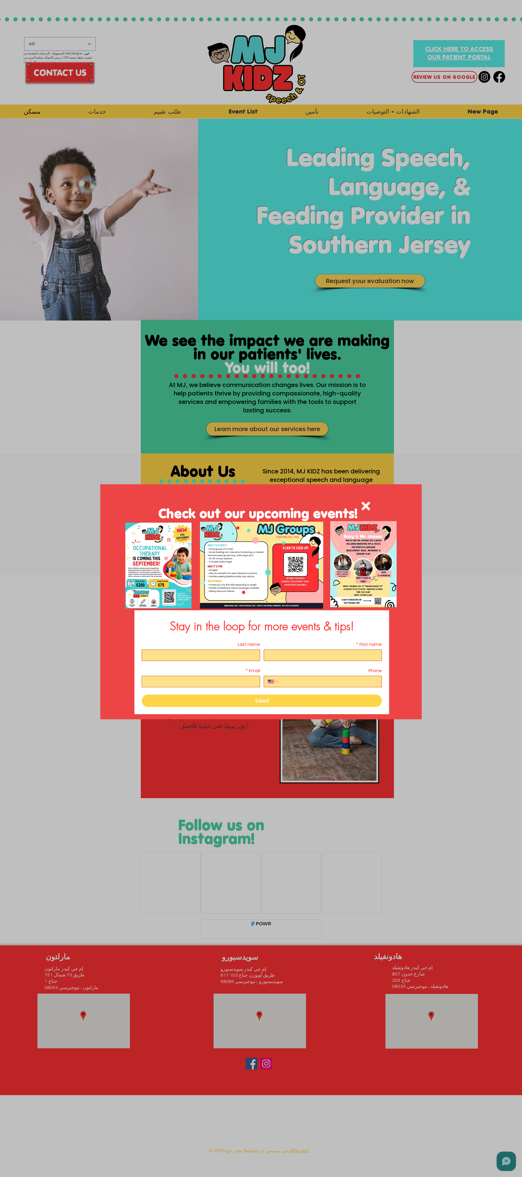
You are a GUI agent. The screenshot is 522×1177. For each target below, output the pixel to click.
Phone (375, 670)
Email (253, 670)
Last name (249, 644)
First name (369, 644)
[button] (365, 506)
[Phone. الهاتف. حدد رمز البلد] (273, 681)
